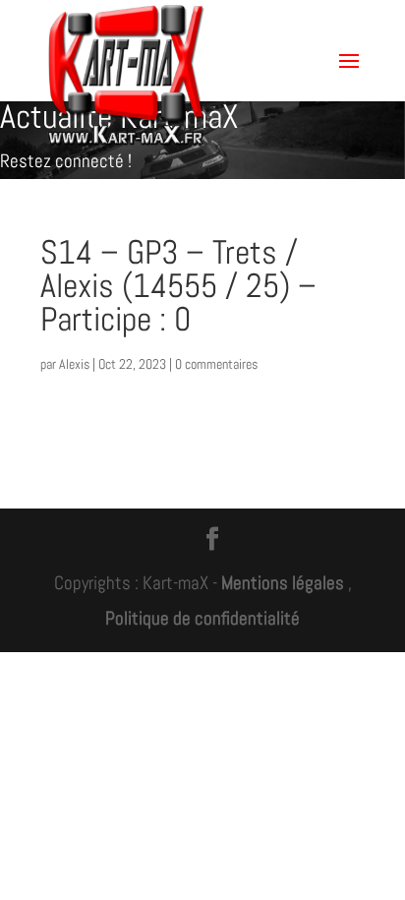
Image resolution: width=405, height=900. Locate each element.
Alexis (74, 364)
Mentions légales (282, 582)
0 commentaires (216, 364)
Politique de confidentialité (202, 618)
